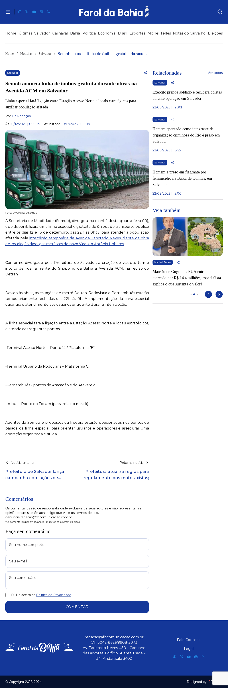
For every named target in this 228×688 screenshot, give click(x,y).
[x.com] (27, 12)
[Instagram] (41, 12)
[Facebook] (20, 12)
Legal (189, 649)
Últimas (25, 33)
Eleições (215, 33)
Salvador (42, 33)
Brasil (122, 33)
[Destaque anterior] (208, 294)
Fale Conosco (189, 640)
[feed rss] (48, 12)
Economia (107, 33)
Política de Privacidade (53, 595)
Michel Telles (159, 33)
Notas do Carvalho (189, 33)
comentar (77, 607)
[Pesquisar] (220, 11)
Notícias (26, 53)
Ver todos (215, 73)
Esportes (137, 33)
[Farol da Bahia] (114, 11)
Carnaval (60, 33)
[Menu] (8, 11)
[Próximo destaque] (219, 294)
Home (10, 33)
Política (89, 33)
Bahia (75, 33)
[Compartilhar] (145, 72)
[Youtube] (34, 12)
